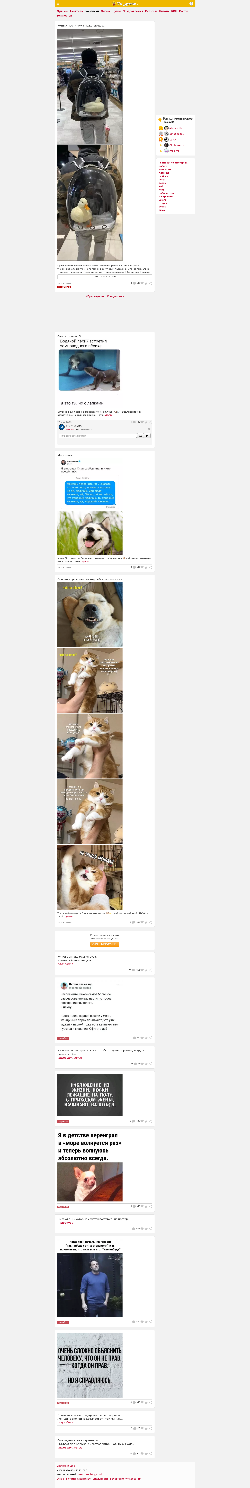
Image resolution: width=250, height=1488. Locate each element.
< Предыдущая (94, 296)
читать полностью (69, 1057)
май (161, 186)
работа (163, 166)
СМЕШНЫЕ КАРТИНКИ (104, 944)
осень (162, 206)
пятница (164, 172)
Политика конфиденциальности (87, 1478)
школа (162, 199)
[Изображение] (140, 435)
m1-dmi (174, 150)
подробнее (65, 963)
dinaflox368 (176, 133)
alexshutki (176, 128)
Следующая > (115, 296)
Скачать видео (66, 1465)
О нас (60, 1478)
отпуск (163, 203)
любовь (163, 176)
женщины (165, 169)
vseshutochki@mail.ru (91, 1474)
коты (162, 179)
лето (161, 189)
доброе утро (166, 193)
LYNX (172, 139)
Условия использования (125, 1478)
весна (162, 183)
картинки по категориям (174, 162)
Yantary (70, 429)
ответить (86, 429)
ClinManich (176, 145)
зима (162, 210)
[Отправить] (147, 435)
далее (108, 414)
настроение (166, 196)
